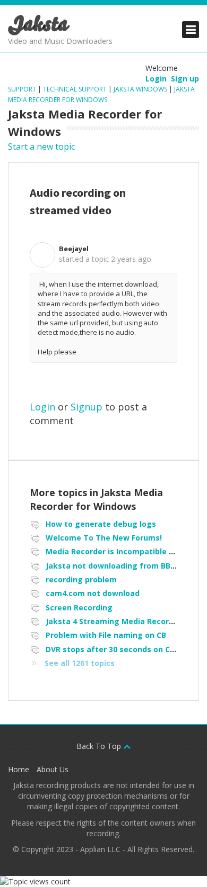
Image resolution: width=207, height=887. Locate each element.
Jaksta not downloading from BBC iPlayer (124, 566)
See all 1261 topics (80, 663)
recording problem (81, 579)
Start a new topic (41, 146)
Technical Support (75, 89)
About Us (52, 769)
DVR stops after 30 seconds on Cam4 (116, 649)
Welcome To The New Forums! (104, 538)
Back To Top (99, 746)
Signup (86, 406)
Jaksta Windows (140, 89)
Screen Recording (79, 607)
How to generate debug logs (101, 524)
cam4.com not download (93, 593)
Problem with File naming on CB (106, 635)
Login (42, 406)
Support (23, 89)
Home (18, 769)
